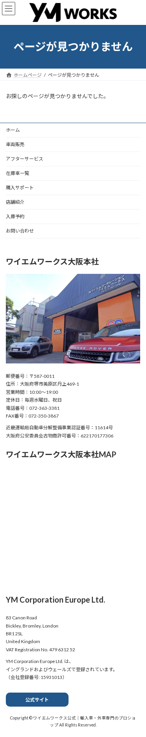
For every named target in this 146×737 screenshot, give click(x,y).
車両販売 (15, 144)
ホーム (13, 130)
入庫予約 (15, 216)
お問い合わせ (20, 231)
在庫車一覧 (17, 173)
